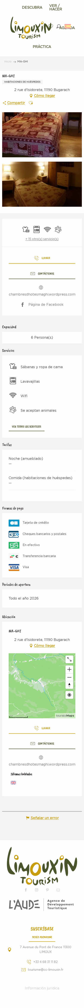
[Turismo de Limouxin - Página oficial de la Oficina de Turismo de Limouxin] (42, 866)
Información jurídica (42, 988)
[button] (58, 26)
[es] (68, 26)
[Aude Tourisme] (42, 904)
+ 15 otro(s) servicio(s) (42, 239)
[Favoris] (51, 26)
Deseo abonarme (42, 937)
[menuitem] (32, 7)
